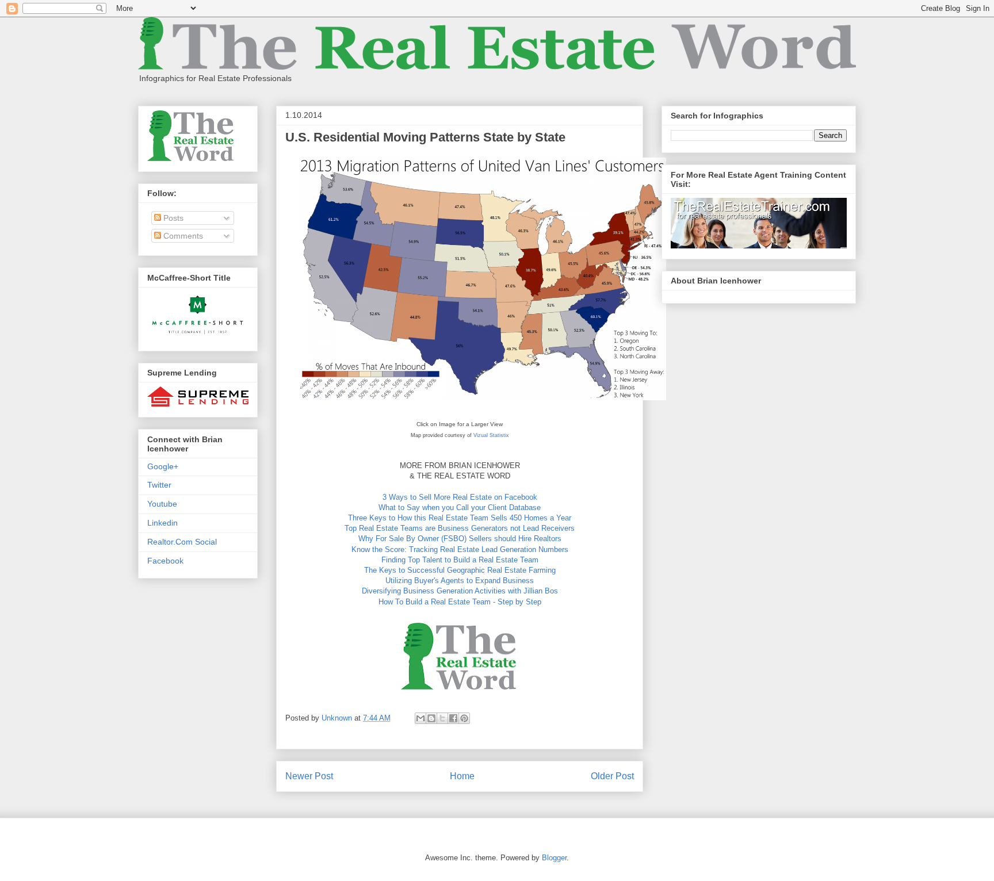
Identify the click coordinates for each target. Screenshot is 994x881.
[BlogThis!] (431, 718)
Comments (182, 235)
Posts (172, 218)
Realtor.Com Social (182, 541)
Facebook (165, 560)
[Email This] (420, 718)
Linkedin (162, 522)
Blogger (554, 857)
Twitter (159, 484)
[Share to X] (442, 718)
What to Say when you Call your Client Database (460, 507)
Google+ (162, 466)
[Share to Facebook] (453, 718)
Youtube (162, 503)
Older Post (612, 776)
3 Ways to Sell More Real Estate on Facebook (460, 497)
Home (462, 776)
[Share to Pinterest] (464, 718)
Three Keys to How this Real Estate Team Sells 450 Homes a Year (459, 518)
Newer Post (309, 776)
